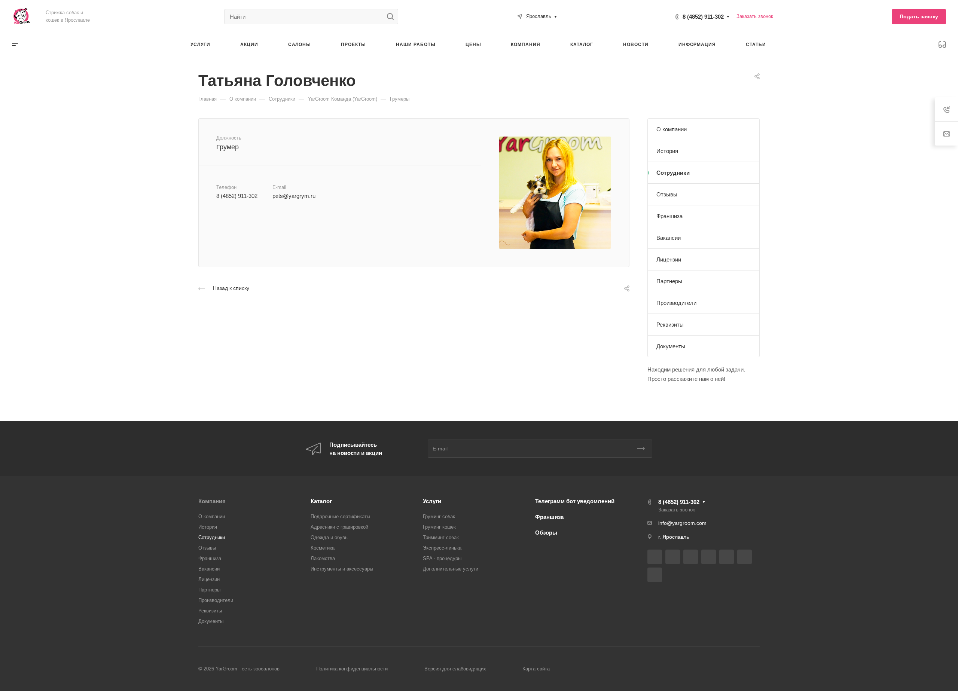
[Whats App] (654, 575)
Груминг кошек (439, 527)
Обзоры (546, 532)
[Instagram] (690, 557)
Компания (212, 501)
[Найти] (392, 16)
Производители (676, 303)
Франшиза (669, 216)
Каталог (321, 501)
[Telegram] (708, 557)
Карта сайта (536, 669)
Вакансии (668, 238)
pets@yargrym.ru (293, 196)
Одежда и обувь (329, 537)
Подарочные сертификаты (340, 516)
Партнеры (669, 281)
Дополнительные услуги (450, 569)
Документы (670, 346)
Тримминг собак (441, 537)
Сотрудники (673, 172)
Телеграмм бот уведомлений (574, 501)
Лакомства (323, 558)
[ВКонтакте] (654, 557)
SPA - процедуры (442, 558)
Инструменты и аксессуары (342, 569)
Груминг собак (439, 516)
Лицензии (668, 259)
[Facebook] (672, 557)
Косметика (323, 548)
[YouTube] (726, 557)
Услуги (432, 501)
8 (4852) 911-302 (703, 16)
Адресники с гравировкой (339, 527)
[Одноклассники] (744, 557)
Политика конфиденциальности (352, 669)
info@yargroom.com (682, 523)
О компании (671, 129)
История (667, 151)
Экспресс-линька (442, 548)
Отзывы (666, 194)
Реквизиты (670, 324)
